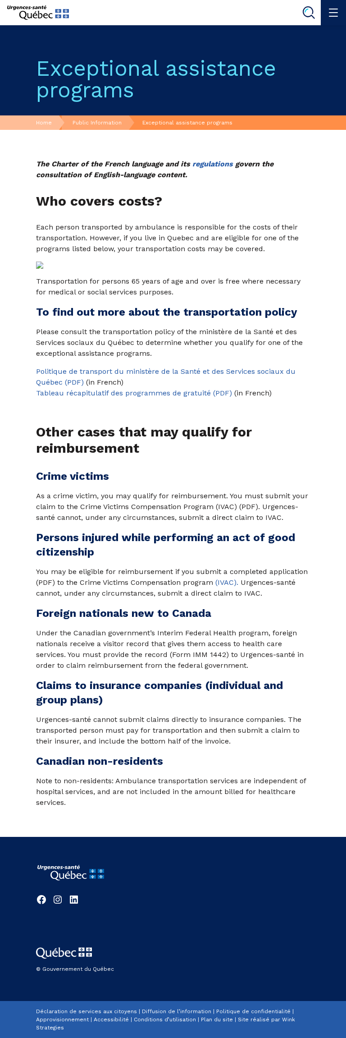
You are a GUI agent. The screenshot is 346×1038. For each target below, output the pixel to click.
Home (44, 122)
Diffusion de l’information (176, 1011)
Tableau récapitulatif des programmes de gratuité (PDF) (134, 393)
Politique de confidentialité (253, 1011)
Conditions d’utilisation (165, 1019)
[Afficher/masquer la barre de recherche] (308, 12)
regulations (212, 164)
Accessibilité (111, 1019)
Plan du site (217, 1019)
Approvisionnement (62, 1019)
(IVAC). (226, 582)
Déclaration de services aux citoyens (86, 1011)
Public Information (97, 122)
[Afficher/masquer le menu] (333, 12)
